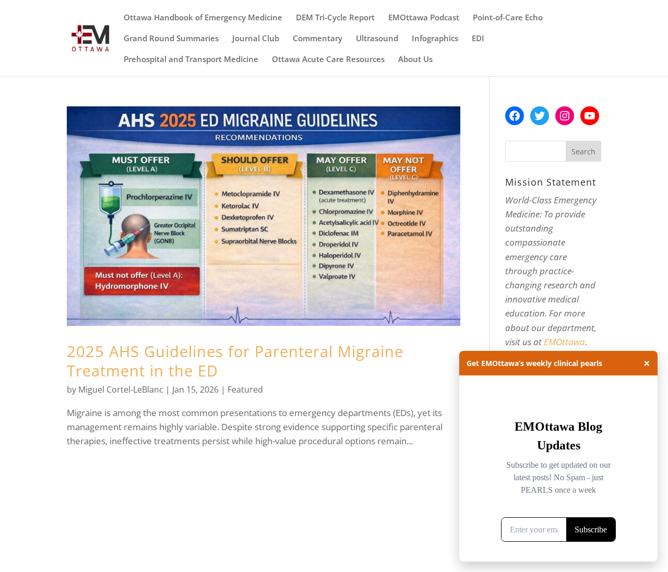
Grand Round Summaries (171, 38)
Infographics (435, 38)
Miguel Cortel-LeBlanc (120, 389)
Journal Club (255, 38)
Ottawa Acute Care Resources (328, 59)
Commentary (317, 38)
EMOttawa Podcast (423, 18)
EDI (478, 38)
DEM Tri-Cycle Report (335, 18)
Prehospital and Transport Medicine (191, 59)
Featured (245, 389)
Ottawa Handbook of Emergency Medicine (203, 18)
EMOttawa (564, 342)
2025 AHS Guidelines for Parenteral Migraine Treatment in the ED (235, 361)
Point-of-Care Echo (508, 18)
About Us (415, 59)
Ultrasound (377, 38)
